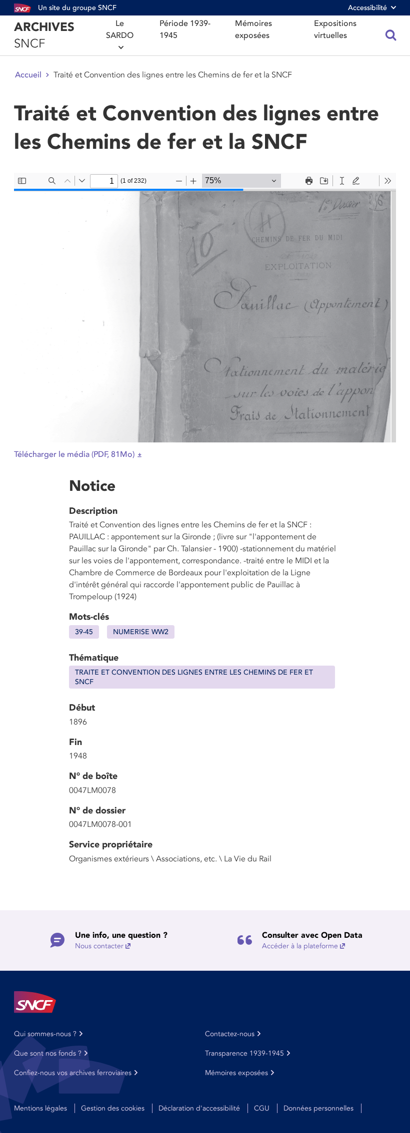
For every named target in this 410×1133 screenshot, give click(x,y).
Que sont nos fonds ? (48, 1053)
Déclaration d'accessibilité (199, 1108)
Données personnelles (319, 1108)
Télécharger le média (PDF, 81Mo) (74, 454)
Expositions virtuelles (335, 29)
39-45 (84, 632)
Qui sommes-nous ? (45, 1034)
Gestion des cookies (112, 1108)
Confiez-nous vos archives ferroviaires (73, 1073)
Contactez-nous (229, 1034)
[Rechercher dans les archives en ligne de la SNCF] (391, 35)
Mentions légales (40, 1108)
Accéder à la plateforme (300, 946)
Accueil (28, 75)
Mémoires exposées (253, 29)
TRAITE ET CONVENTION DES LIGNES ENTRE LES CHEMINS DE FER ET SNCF (194, 677)
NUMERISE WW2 (140, 632)
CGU (262, 1108)
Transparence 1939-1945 (244, 1053)
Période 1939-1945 (185, 29)
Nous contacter (99, 946)
